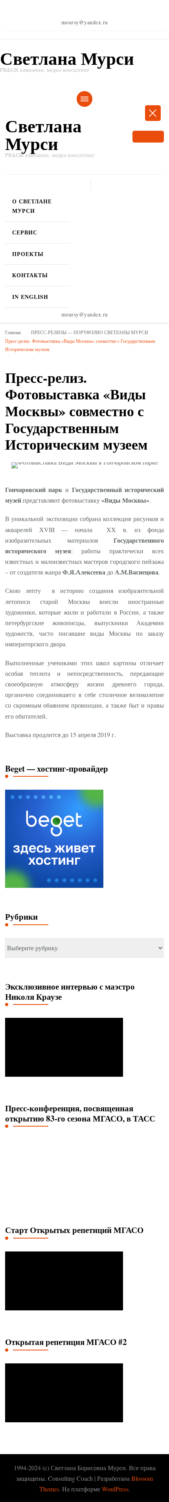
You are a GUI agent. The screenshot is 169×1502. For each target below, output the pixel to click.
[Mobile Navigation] (84, 99)
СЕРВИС (24, 232)
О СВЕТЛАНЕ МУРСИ (32, 206)
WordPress (115, 1489)
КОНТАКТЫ (30, 275)
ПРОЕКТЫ (28, 254)
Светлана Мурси (67, 58)
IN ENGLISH (30, 297)
